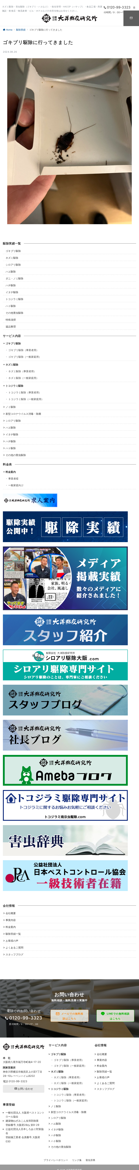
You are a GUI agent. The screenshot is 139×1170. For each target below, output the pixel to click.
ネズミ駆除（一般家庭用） (23, 377)
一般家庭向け (16, 485)
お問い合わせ (25, 1088)
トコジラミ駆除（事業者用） (24, 392)
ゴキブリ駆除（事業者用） (23, 350)
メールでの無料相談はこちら (72, 1016)
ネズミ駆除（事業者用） (22, 371)
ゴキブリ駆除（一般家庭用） (24, 356)
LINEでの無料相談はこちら (118, 1016)
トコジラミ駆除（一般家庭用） (26, 399)
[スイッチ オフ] (131, 18)
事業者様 (13, 478)
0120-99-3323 (18, 1081)
